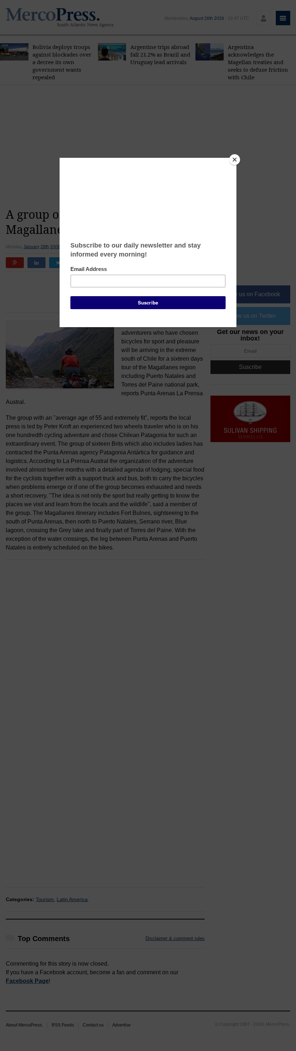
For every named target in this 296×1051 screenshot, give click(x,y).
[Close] (234, 159)
